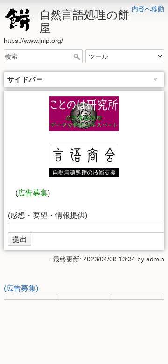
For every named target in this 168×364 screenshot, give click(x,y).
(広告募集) (21, 288)
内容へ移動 (148, 9)
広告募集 (33, 193)
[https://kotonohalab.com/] (84, 113)
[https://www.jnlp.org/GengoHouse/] (84, 159)
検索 (77, 56)
